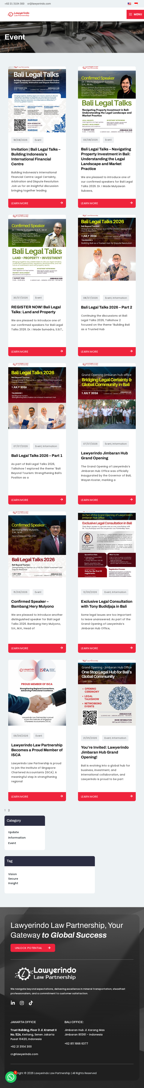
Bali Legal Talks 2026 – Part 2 (106, 307)
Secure (13, 879)
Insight (13, 883)
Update (13, 832)
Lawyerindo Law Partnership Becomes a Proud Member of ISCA (37, 750)
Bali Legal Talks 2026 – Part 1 (36, 455)
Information (17, 838)
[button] (10, 1077)
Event (12, 843)
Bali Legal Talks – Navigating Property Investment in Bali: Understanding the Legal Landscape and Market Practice (106, 159)
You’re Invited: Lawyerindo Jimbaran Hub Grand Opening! (105, 752)
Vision (12, 874)
